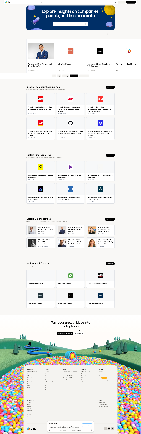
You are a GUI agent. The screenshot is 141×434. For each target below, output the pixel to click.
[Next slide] (111, 34)
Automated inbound (32, 371)
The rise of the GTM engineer (70, 371)
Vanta (28, 404)
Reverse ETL (30, 381)
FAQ (82, 381)
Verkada (29, 406)
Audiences (47, 383)
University (83, 373)
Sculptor (47, 375)
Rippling (29, 414)
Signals (46, 385)
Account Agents (49, 373)
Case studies (30, 416)
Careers (101, 375)
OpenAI (29, 402)
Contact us (101, 371)
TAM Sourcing (30, 387)
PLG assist (29, 377)
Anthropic (29, 410)
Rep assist (29, 379)
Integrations (48, 391)
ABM (28, 375)
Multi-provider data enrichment (52, 381)
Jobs (100, 377)
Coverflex (29, 412)
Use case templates (85, 375)
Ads (46, 377)
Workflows (47, 387)
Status (100, 382)
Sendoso (29, 408)
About (100, 373)
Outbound (29, 383)
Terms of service (103, 404)
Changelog (47, 395)
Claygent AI (47, 371)
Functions (47, 389)
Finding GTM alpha (67, 373)
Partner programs (85, 377)
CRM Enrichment (31, 385)
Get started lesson (85, 371)
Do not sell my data (103, 406)
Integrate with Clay (103, 380)
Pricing (46, 394)
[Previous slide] (107, 34)
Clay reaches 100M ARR (68, 375)
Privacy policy (102, 402)
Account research (31, 373)
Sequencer (47, 379)
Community (84, 379)
